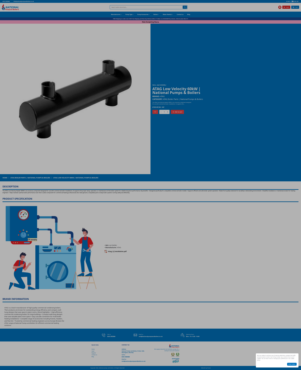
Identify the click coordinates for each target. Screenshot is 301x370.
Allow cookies (291, 364)
